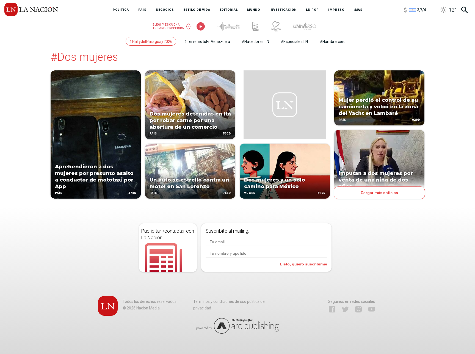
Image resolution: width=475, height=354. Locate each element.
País (58, 192)
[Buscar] (465, 10)
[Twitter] (345, 309)
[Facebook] (332, 309)
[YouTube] (371, 309)
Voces (249, 192)
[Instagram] (358, 309)
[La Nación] (31, 9)
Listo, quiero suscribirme (303, 264)
